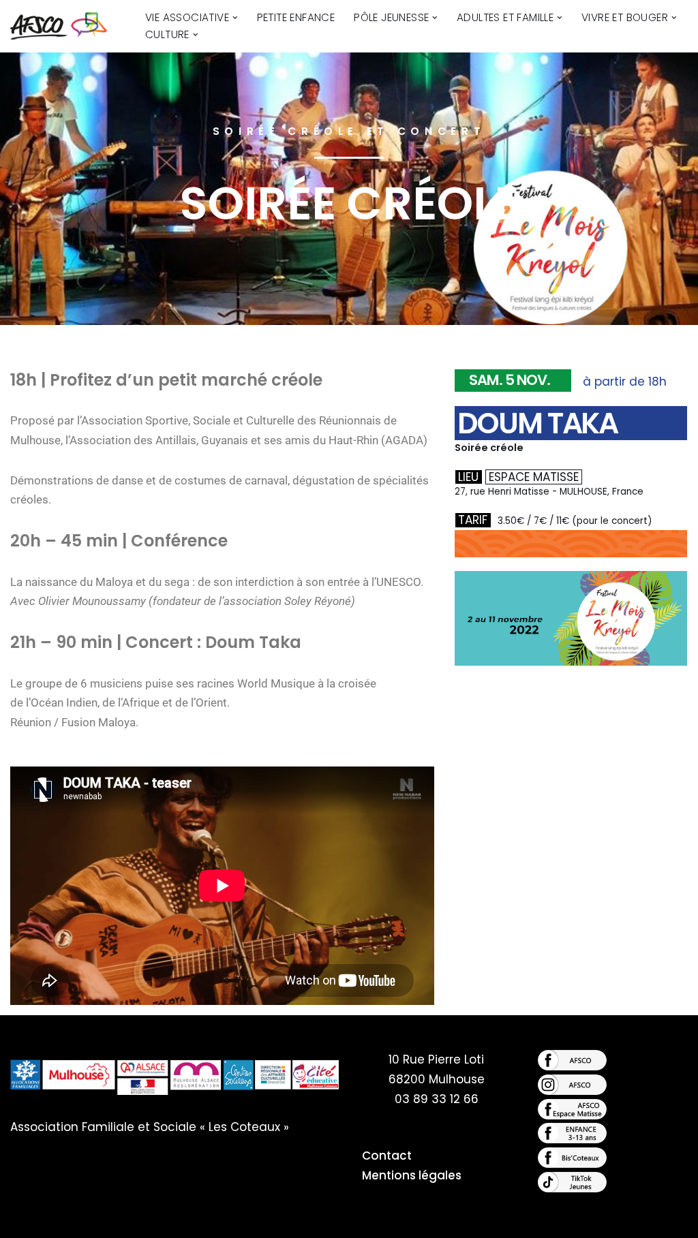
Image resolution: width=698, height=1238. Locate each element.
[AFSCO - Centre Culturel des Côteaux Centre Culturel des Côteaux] (66, 26)
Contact (387, 1155)
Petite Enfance (296, 17)
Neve (25, 1219)
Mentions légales (411, 1175)
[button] (235, 17)
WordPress (158, 1219)
